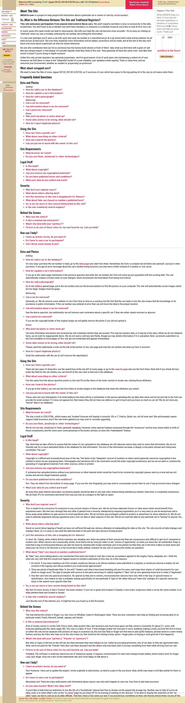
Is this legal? (32, 166)
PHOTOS (4, 25)
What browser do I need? (38, 153)
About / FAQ (23, 698)
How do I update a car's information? (44, 93)
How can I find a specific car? (40, 133)
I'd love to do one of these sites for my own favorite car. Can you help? (62, 227)
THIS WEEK (5, 12)
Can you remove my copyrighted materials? (48, 173)
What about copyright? (37, 169)
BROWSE (4, 16)
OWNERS (4, 32)
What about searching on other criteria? (46, 136)
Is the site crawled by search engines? (45, 207)
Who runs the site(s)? (37, 217)
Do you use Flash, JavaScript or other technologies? (52, 156)
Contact (42, 698)
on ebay (69, 693)
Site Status (34, 698)
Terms (49, 698)
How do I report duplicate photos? (43, 123)
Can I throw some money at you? (42, 244)
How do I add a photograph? (40, 96)
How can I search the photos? (41, 140)
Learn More (104, 2)
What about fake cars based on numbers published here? (55, 200)
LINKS (3, 43)
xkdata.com (23, 4)
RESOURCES (5, 36)
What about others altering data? (42, 193)
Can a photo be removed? (39, 110)
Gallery (38, 286)
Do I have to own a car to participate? (45, 240)
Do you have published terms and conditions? (49, 176)
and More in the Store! (168, 50)
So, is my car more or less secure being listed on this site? (56, 203)
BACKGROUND (6, 28)
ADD (11, 16)
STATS (3, 39)
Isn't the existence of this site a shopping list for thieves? (55, 196)
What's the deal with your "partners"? (45, 224)
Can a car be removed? (38, 103)
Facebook (9, 90)
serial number (121, 15)
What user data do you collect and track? (46, 180)
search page (121, 369)
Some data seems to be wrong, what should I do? (51, 119)
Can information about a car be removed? (47, 106)
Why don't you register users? (41, 189)
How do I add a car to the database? (44, 89)
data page (84, 263)
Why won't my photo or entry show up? (45, 116)
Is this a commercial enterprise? (42, 220)
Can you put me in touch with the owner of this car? (52, 143)
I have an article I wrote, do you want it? (46, 237)
